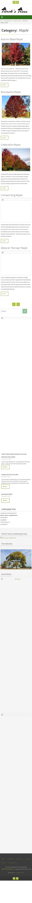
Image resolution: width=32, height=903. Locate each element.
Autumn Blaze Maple (12, 39)
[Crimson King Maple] (16, 210)
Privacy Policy (13, 862)
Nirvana (16, 872)
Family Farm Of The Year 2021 (9, 474)
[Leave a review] (17, 2)
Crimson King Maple (11, 195)
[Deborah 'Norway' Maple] (16, 263)
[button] (5, 567)
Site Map (3, 862)
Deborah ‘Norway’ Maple (14, 248)
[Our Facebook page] (14, 2)
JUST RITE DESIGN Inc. (7, 869)
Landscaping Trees (7, 20)
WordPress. (21, 872)
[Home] (1, 20)
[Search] (24, 311)
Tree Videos (10, 859)
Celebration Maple (10, 144)
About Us (27, 859)
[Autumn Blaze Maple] (16, 54)
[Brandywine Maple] (16, 107)
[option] (16, 561)
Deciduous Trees (17, 20)
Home (2, 859)
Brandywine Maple (11, 92)
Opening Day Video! (6, 494)
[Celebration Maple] (16, 159)
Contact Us (19, 859)
